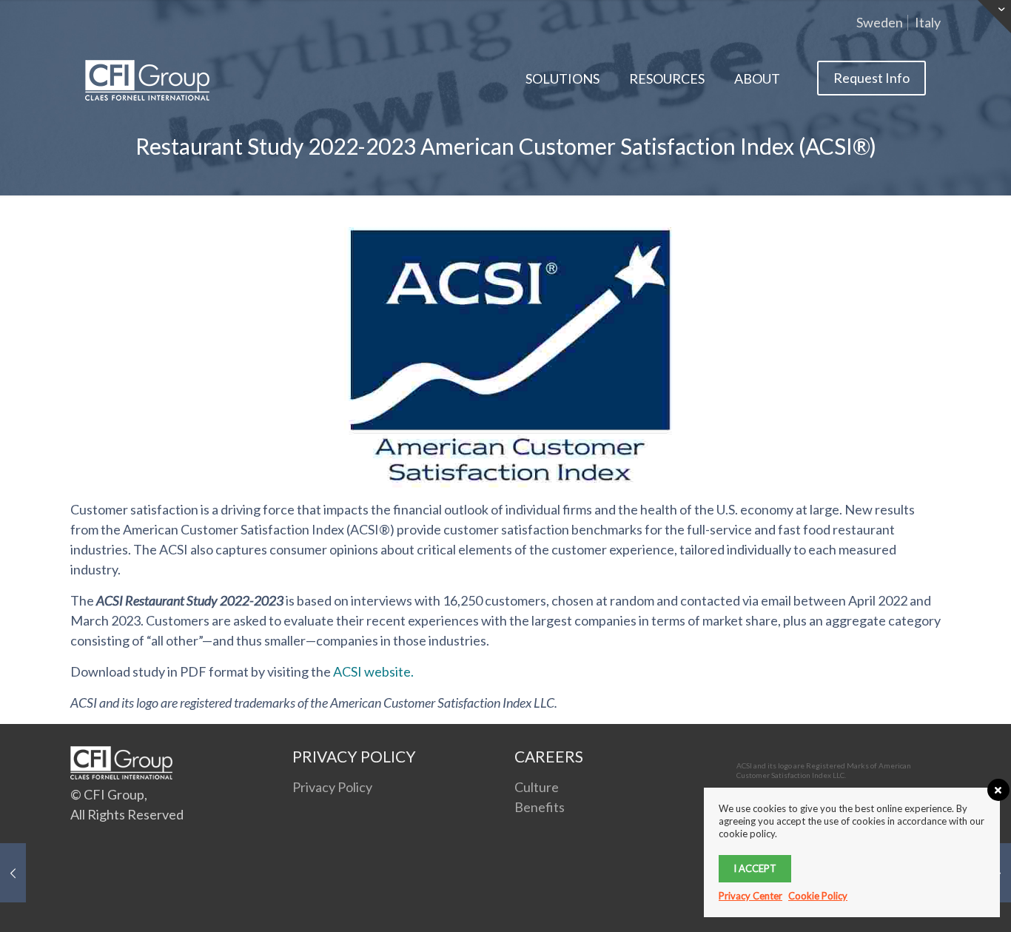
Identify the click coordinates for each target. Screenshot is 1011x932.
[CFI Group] (147, 78)
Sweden (879, 22)
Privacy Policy (332, 787)
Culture (536, 787)
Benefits (539, 807)
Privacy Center (750, 896)
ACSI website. (373, 671)
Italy (928, 22)
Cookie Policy (817, 896)
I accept (754, 868)
